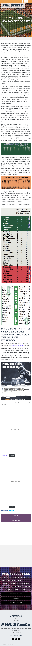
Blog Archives (16, 520)
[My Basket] (29, 1)
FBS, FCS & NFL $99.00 (16, 594)
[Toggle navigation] (28, 5)
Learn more (16, 598)
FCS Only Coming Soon (16, 602)
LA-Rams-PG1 (4, 455)
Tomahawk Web (10, 644)
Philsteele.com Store (17, 345)
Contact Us (16, 620)
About (16, 618)
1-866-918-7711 (16, 632)
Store (16, 515)
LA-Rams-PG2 (4, 506)
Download (12, 455)
